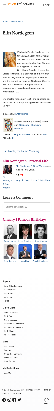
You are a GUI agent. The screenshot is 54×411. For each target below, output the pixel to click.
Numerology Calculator (14, 324)
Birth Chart (9, 331)
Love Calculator (11, 313)
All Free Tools (10, 335)
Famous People (18, 21)
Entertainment (22, 114)
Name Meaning (10, 320)
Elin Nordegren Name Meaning (21, 151)
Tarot (6, 301)
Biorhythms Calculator (13, 327)
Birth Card (8, 316)
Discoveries (9, 347)
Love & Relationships (13, 286)
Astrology (8, 297)
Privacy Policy (33, 390)
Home (6, 21)
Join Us (7, 373)
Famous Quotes (11, 358)
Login (47, 5)
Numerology (9, 294)
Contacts (16, 394)
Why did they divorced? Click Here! (33, 180)
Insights (7, 350)
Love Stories (9, 361)
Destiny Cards (10, 290)
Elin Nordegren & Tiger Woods (31, 166)
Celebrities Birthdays (13, 354)
